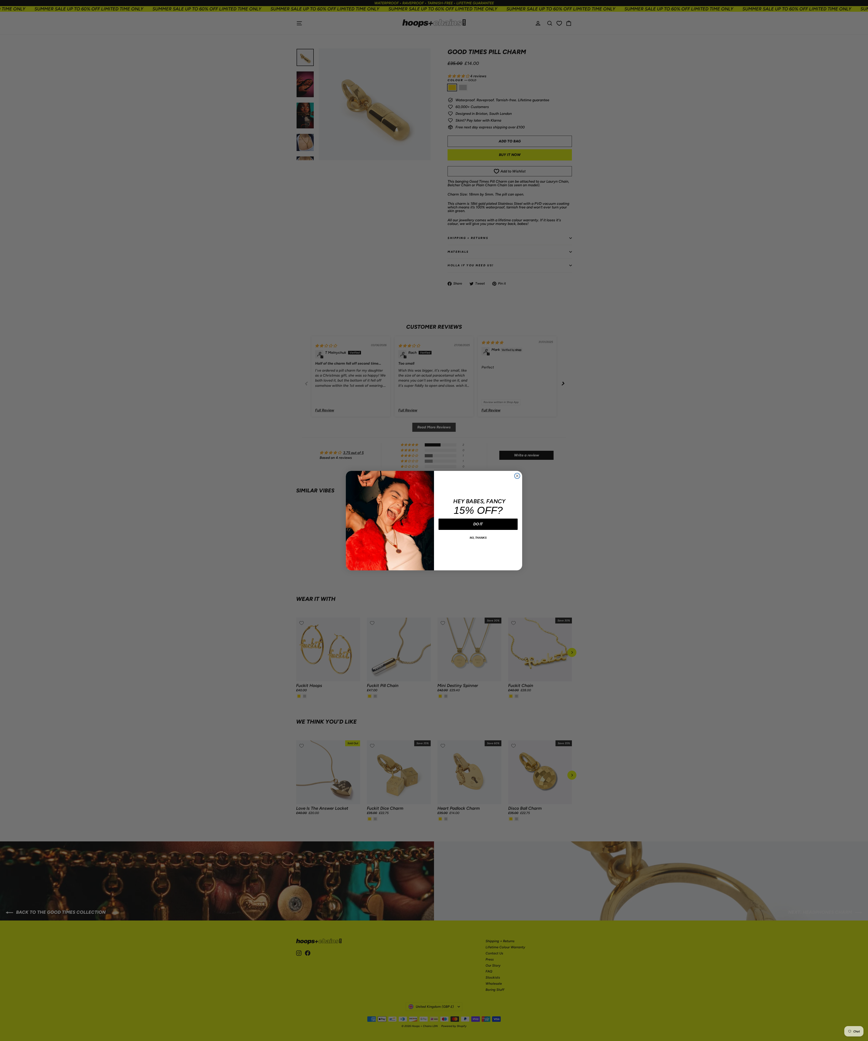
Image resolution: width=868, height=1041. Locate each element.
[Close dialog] (517, 476)
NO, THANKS (478, 537)
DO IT (478, 524)
